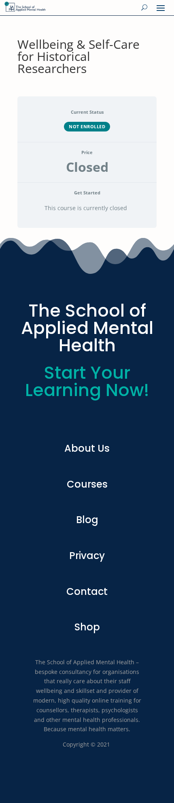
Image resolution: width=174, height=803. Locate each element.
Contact (87, 591)
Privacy (87, 555)
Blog (87, 519)
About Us (87, 448)
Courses (87, 484)
